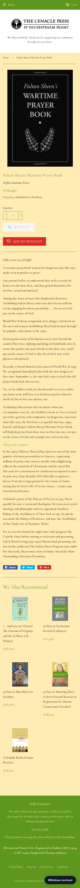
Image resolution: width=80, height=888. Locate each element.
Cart (74, 5)
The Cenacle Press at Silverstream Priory (40, 880)
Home (6, 57)
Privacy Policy (47, 866)
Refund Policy (16, 866)
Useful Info (62, 866)
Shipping (8, 197)
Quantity (8, 207)
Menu (11, 5)
